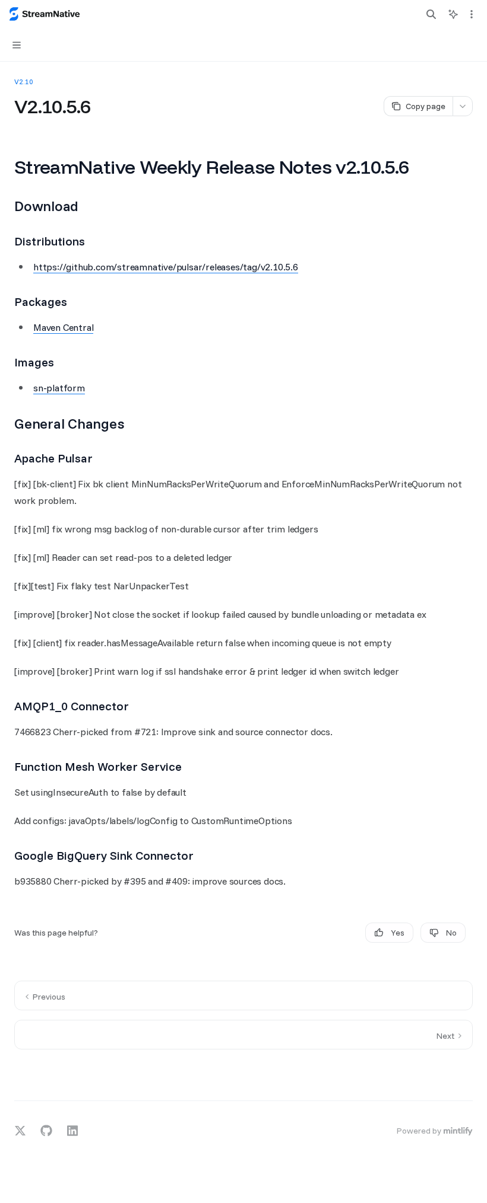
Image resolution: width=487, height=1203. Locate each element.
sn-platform (59, 388)
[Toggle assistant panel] (453, 14)
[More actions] (471, 14)
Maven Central (63, 327)
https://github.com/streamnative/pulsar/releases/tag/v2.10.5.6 (165, 267)
